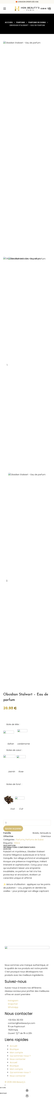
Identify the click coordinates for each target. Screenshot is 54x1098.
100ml (17, 843)
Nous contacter (17, 1059)
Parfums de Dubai (34, 839)
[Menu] (4, 8)
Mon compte (16, 1052)
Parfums (20, 839)
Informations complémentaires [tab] (19, 847)
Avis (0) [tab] (7, 849)
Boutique (14, 1049)
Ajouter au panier (13, 828)
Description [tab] (9, 845)
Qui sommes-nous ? (20, 1055)
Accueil (13, 1045)
